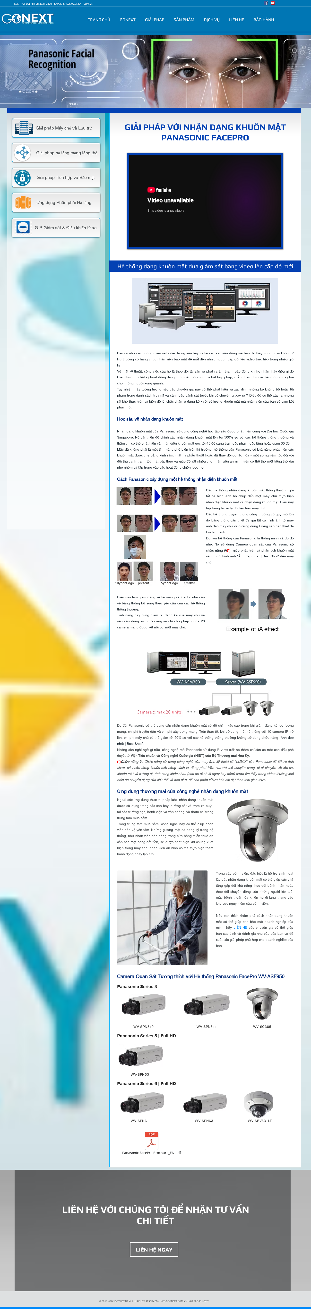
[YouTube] (273, 3)
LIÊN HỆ (240, 927)
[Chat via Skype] (6, 4)
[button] (128, 20)
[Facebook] (266, 3)
